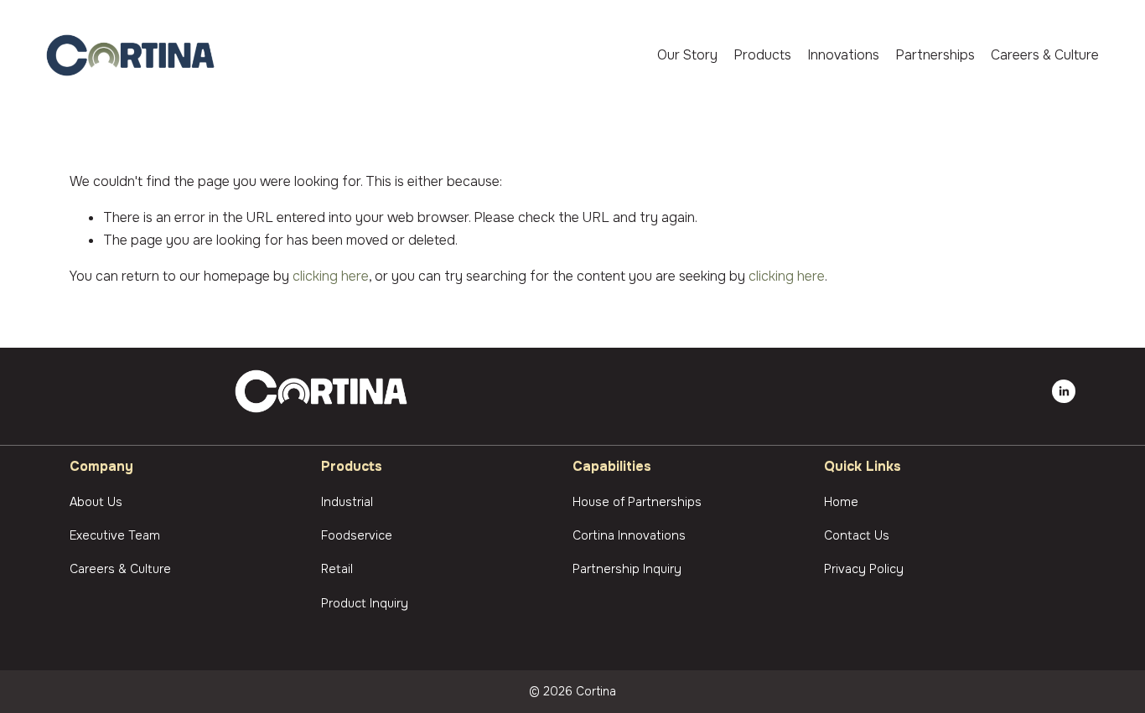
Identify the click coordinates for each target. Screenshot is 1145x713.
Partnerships (935, 55)
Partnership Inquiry (626, 568)
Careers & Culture (1045, 55)
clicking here (331, 276)
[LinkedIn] (1063, 391)
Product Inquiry (364, 603)
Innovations (843, 55)
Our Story (687, 55)
